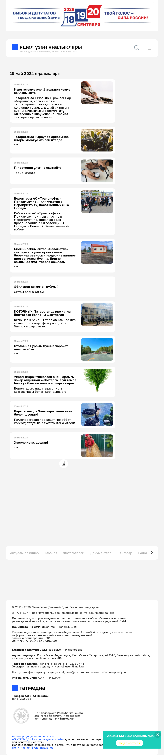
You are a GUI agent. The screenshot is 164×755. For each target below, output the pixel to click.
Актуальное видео (24, 553)
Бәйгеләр (124, 553)
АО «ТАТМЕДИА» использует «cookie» (38, 739)
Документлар (100, 553)
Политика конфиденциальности (34, 747)
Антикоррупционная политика (33, 736)
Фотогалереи (73, 553)
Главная (51, 553)
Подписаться (129, 743)
